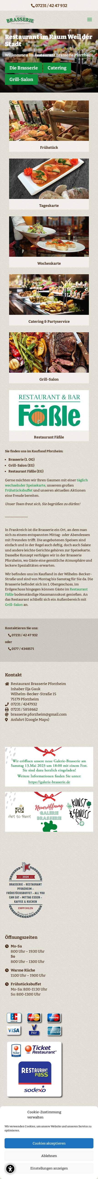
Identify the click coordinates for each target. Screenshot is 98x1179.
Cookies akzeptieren (49, 1143)
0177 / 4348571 (23, 649)
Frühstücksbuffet (19, 490)
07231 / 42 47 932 (51, 5)
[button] (10, 1168)
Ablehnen (49, 1156)
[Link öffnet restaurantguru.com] (25, 918)
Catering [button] (56, 68)
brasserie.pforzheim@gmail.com (39, 714)
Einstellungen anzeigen (49, 1168)
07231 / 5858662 (24, 709)
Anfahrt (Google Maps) (30, 719)
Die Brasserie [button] (23, 68)
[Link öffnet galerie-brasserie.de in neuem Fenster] (49, 785)
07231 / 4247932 (24, 704)
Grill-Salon (14, 605)
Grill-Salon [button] (21, 79)
